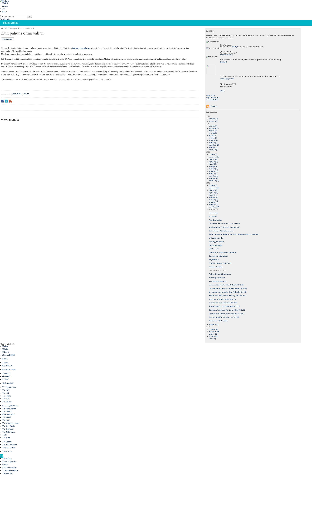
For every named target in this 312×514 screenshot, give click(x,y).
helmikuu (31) (213, 209)
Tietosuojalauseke (9, 461)
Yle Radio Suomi (9, 408)
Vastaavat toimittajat (10, 470)
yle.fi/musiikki (7, 383)
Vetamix (5, 379)
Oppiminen (6, 376)
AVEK (222, 91)
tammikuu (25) (214, 324)
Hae (1, 16)
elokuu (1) (212, 135)
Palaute (5, 464)
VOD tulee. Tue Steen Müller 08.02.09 (222, 299)
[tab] (253, 119)
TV (3, 8)
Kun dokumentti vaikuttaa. (218, 281)
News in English (8, 354)
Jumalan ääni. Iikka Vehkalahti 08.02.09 (223, 303)
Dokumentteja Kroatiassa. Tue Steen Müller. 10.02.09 (228, 288)
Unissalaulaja (213, 213)
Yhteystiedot (7, 473)
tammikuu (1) (213, 121)
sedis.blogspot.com (227, 79)
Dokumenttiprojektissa (81, 48)
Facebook (2, 101)
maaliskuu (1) (213, 119)
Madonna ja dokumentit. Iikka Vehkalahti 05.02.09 (226, 314)
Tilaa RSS (213, 106)
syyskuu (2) (213, 133)
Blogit (6, 23)
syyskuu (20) (213, 193)
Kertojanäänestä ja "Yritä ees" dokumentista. (224, 227)
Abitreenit (6, 373)
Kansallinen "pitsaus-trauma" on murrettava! (224, 224)
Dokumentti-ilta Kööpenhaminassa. (221, 231)
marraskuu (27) (214, 188)
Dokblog (14, 23)
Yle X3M (6, 437)
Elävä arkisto (7, 365)
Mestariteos (213, 216)
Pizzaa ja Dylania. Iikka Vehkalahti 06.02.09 (224, 306)
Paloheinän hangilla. (216, 245)
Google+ (10, 101)
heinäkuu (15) (213, 197)
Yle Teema (6, 395)
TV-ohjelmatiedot (9, 387)
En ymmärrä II (214, 260)
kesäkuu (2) (213, 138)
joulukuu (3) (213, 126)
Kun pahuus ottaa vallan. (217, 270)
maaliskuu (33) (214, 207)
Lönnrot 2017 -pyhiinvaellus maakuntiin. (223, 252)
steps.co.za (210, 95)
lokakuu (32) (213, 334)
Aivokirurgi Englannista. (217, 278)
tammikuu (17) (214, 181)
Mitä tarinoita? (214, 249)
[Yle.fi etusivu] (1, 456)
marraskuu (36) (214, 332)
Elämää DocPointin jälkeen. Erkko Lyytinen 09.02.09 (227, 296)
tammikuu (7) (213, 150)
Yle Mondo (6, 417)
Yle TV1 (5, 390)
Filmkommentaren (226, 55)
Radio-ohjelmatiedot (10, 405)
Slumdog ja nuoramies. (217, 242)
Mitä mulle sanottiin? (216, 238)
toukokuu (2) (213, 140)
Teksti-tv (5, 352)
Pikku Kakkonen (8, 369)
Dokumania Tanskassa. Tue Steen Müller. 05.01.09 (227, 310)
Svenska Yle (5, 19)
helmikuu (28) (213, 178)
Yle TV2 (5, 393)
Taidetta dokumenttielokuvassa (220, 274)
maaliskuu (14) (214, 145)
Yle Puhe (6, 420)
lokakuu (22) (213, 159)
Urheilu (5, 349)
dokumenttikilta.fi (212, 100)
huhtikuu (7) (213, 143)
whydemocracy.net (212, 97)
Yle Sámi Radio (8, 426)
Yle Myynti (6, 441)
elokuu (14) (213, 195)
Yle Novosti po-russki (10, 423)
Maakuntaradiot (8, 414)
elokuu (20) (213, 164)
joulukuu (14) (213, 329)
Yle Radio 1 (7, 411)
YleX (4, 434)
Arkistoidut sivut (8, 447)
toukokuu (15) (213, 171)
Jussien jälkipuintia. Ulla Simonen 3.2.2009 (224, 317)
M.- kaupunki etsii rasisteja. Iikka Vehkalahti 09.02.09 (228, 292)
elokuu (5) (212, 339)
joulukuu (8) (213, 154)
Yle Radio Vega (8, 432)
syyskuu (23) (213, 336)
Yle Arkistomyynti (9, 444)
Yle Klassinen (7, 429)
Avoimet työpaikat (9, 467)
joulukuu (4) (213, 185)
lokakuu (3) (213, 131)
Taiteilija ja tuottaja (215, 220)
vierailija (235, 47)
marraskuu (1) (214, 128)
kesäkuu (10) (213, 169)
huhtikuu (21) (213, 204)
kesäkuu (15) (213, 200)
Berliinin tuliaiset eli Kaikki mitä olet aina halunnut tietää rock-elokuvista (234, 234)
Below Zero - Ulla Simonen (218, 321)
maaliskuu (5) (213, 176)
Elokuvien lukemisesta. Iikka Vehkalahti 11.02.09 (226, 285)
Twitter (6, 101)
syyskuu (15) (213, 162)
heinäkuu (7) (213, 166)
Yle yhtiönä (6, 458)
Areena (5, 6)
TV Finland (6, 401)
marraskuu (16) (214, 157)
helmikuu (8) (213, 147)
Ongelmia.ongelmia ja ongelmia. (220, 263)
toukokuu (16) (213, 202)
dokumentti (17, 94)
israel (26, 94)
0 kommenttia (8, 39)
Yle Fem (5, 398)
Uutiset (5, 3)
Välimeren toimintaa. (216, 267)
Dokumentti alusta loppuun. (218, 256)
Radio (4, 11)
